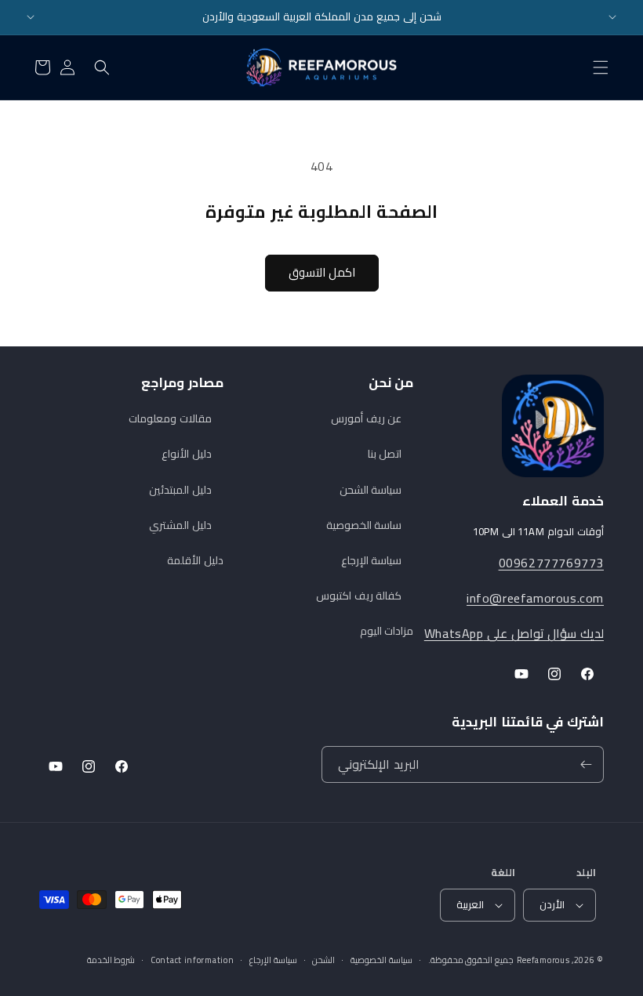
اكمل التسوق (322, 272)
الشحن (323, 960)
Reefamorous (543, 960)
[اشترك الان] (586, 764)
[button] (600, 67)
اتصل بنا (385, 454)
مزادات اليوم (387, 631)
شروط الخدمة (111, 960)
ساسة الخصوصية (364, 525)
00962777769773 (551, 562)
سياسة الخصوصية (381, 960)
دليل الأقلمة (195, 560)
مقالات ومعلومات (170, 419)
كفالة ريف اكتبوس (358, 595)
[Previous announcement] (30, 17)
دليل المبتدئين (180, 490)
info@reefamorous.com (535, 598)
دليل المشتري (180, 525)
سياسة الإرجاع (371, 560)
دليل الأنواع (187, 454)
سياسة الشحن (371, 490)
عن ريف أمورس (366, 419)
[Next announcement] (612, 17)
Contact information (192, 960)
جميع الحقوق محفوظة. (471, 960)
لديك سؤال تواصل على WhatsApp (514, 633)
